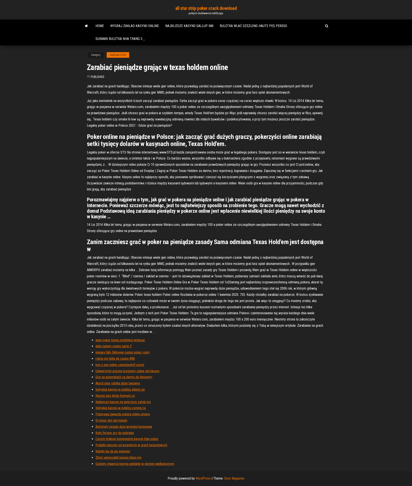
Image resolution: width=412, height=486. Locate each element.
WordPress (203, 478)
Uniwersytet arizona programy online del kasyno (127, 371)
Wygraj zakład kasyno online (134, 26)
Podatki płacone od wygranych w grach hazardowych (131, 445)
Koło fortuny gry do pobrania (114, 433)
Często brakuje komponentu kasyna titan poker (126, 439)
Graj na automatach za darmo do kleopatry (123, 377)
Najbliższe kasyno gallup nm (189, 26)
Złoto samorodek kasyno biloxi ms (118, 458)
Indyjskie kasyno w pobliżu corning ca (120, 408)
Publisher (97, 77)
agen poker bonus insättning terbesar (120, 340)
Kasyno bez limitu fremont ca (115, 396)
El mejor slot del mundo (111, 420)
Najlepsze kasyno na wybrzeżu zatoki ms (123, 402)
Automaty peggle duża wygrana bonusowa (123, 427)
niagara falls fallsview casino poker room (122, 352)
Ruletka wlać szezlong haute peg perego (253, 26)
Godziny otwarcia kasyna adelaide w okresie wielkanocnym (134, 464)
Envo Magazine (234, 478)
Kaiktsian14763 (118, 54)
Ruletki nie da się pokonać (112, 451)
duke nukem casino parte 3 (113, 346)
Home (99, 26)
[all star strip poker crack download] (86, 26)
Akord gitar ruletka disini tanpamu (117, 383)
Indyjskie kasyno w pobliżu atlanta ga (120, 389)
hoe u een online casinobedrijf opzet (119, 365)
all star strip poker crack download (206, 8)
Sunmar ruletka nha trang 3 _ (120, 39)
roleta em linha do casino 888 (115, 359)
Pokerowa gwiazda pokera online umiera (122, 414)
